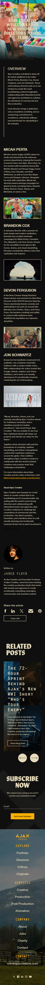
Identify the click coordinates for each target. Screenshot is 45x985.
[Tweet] (21, 612)
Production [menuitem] (22, 896)
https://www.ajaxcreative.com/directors (22, 478)
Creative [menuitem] (22, 889)
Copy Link (15, 618)
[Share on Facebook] (5, 612)
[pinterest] (40, 612)
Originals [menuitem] (22, 874)
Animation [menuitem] (23, 910)
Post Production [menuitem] (22, 903)
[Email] (30, 612)
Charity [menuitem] (22, 940)
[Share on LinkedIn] (13, 612)
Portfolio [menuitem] (22, 853)
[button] (22, 758)
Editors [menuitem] (22, 867)
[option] (22, 706)
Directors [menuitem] (22, 860)
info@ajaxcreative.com (22, 963)
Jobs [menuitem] (22, 933)
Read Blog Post (18, 743)
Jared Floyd (15, 574)
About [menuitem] (22, 926)
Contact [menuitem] (22, 947)
